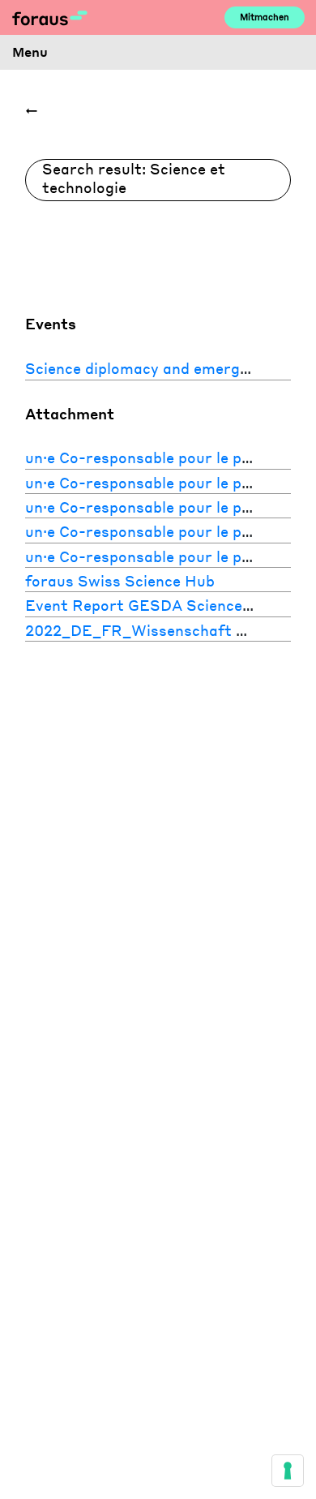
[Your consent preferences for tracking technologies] (287, 1470)
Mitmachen (264, 17)
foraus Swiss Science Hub (120, 581)
